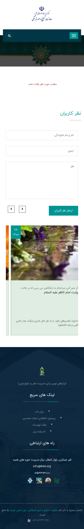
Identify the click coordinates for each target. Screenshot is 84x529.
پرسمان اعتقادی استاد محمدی (39, 418)
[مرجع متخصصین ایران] (29, 521)
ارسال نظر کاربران (63, 210)
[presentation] (22, 209)
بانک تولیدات (39, 425)
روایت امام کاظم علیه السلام (56, 292)
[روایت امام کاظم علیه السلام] (42, 253)
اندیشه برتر (39, 431)
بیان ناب (39, 411)
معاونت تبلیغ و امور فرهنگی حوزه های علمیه (34, 510)
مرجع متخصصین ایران (41, 519)
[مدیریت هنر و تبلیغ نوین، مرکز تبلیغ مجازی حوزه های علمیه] (42, 371)
